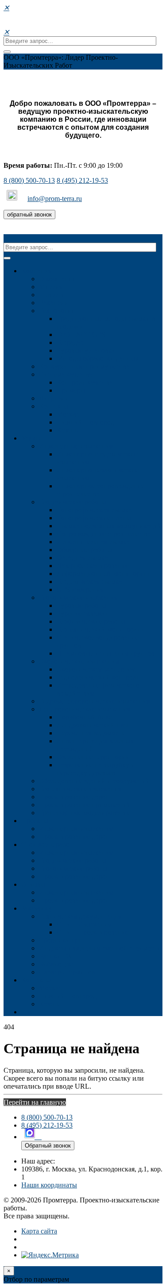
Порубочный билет (86, 717)
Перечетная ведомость (90, 733)
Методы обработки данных (98, 358)
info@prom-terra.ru (54, 198)
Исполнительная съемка (93, 541)
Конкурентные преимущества (84, 366)
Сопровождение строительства (104, 533)
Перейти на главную (35, 1102)
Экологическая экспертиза (97, 669)
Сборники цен (61, 940)
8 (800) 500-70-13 (29, 180)
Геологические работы (73, 868)
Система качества (65, 374)
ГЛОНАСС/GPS (81, 334)
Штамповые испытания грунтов (105, 653)
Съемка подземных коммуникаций (109, 525)
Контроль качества (85, 382)
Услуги (31, 438)
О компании (57, 278)
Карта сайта (39, 1231)
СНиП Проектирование (93, 932)
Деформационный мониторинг (104, 573)
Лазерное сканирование (93, 565)
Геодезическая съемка (89, 581)
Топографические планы (94, 518)
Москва (68, 414)
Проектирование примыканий (85, 804)
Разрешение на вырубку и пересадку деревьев (96, 769)
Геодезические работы (72, 502)
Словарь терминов (67, 972)
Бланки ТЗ (55, 956)
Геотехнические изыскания (80, 788)
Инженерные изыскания (76, 446)
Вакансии (54, 302)
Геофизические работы (91, 621)
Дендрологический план (94, 725)
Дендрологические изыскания (84, 709)
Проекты (34, 820)
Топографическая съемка (94, 510)
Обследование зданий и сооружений (94, 781)
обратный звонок (29, 214)
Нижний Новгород (85, 422)
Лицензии (54, 398)
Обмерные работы (84, 549)
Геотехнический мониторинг (101, 629)
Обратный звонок (48, 1145)
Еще (27, 1012)
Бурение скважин (83, 613)
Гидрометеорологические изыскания (94, 701)
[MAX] (13, 198)
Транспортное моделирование (84, 812)
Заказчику (36, 908)
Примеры (71, 390)
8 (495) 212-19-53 (82, 180)
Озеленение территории (93, 757)
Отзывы (33, 884)
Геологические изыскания (78, 597)
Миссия (50, 286)
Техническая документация (80, 916)
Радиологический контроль (98, 677)
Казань (67, 430)
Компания (36, 270)
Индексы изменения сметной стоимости (100, 948)
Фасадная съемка (82, 557)
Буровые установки (86, 350)
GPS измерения (80, 589)
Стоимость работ (47, 844)
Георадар (70, 342)
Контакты (54, 406)
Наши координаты (49, 1185)
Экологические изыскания (79, 661)
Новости (52, 294)
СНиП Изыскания (84, 924)
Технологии (57, 310)
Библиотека (56, 964)
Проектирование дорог (74, 796)
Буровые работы (81, 605)
